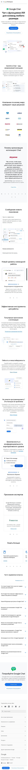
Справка (11, 756)
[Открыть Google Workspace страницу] (8, 2)
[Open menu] (1, 1)
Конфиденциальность (6, 754)
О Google (18, 754)
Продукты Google (5, 756)
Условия (13, 754)
